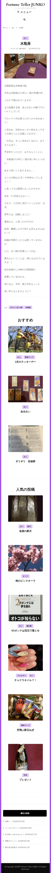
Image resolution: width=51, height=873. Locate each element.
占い (25, 38)
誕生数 (29, 626)
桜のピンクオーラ (25, 580)
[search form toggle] (25, 20)
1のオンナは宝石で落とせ (25, 630)
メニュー (26, 12)
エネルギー (21, 676)
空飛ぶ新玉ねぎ (25, 730)
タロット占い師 (16, 307)
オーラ (25, 576)
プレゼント (25, 779)
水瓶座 (28, 307)
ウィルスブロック (12, 828)
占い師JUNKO (21, 49)
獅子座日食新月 (11, 847)
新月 (29, 526)
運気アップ (29, 357)
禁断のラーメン (11, 841)
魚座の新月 (25, 531)
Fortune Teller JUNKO (25, 4)
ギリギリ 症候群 (25, 461)
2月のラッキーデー (25, 361)
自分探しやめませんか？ (14, 834)
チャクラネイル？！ (25, 680)
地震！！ (8, 821)
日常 (25, 775)
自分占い (25, 411)
